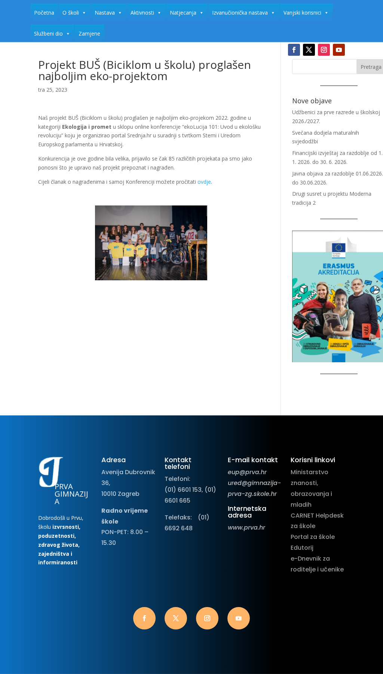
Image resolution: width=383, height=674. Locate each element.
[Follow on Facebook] (294, 50)
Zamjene (89, 33)
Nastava (105, 12)
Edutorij (302, 547)
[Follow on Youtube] (339, 50)
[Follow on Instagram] (324, 50)
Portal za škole (313, 537)
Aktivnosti (142, 12)
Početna (44, 12)
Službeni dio (48, 33)
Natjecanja (183, 12)
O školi (70, 12)
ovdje (204, 181)
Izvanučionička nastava (240, 12)
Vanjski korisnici (302, 12)
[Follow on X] (309, 50)
